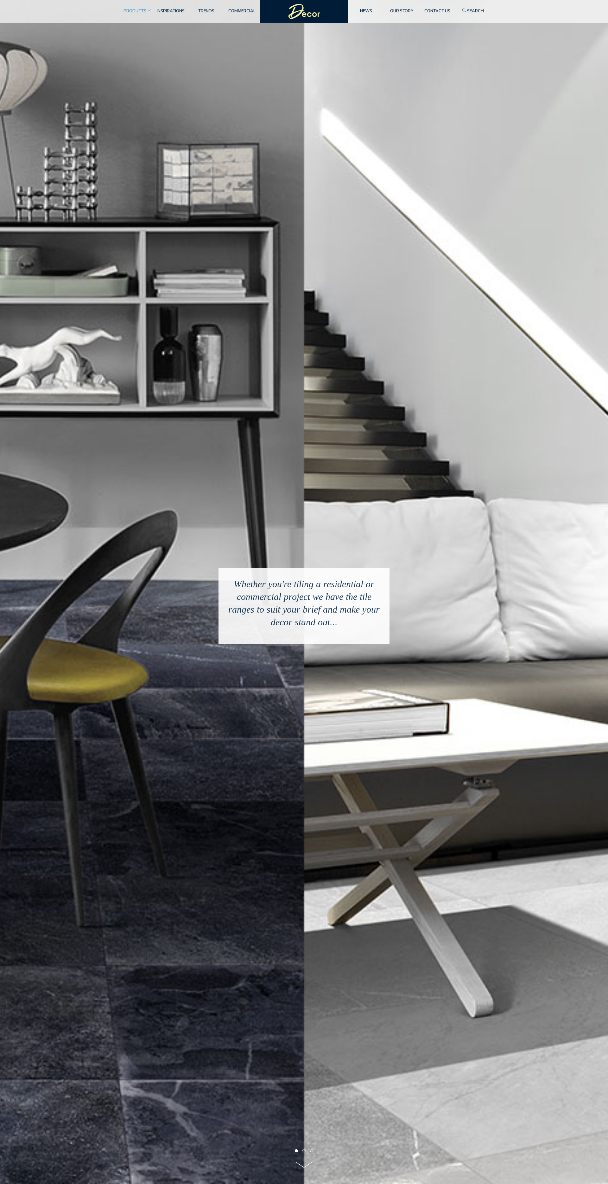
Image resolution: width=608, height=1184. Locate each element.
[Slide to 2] (311, 1150)
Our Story (401, 11)
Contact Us (437, 11)
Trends (206, 11)
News (366, 11)
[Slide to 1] (304, 1150)
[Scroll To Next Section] (304, 1167)
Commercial (242, 11)
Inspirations (171, 11)
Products (135, 11)
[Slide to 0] (296, 1150)
